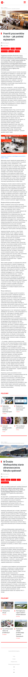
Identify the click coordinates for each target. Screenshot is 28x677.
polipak (19, 479)
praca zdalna (11, 51)
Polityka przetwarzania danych (14, 664)
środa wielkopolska (5, 482)
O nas (14, 656)
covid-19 (12, 48)
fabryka (3, 479)
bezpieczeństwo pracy (5, 48)
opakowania (14, 479)
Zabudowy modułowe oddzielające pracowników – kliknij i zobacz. (13, 157)
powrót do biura (4, 51)
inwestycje (8, 479)
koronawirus (18, 48)
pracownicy (17, 51)
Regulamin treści (14, 661)
